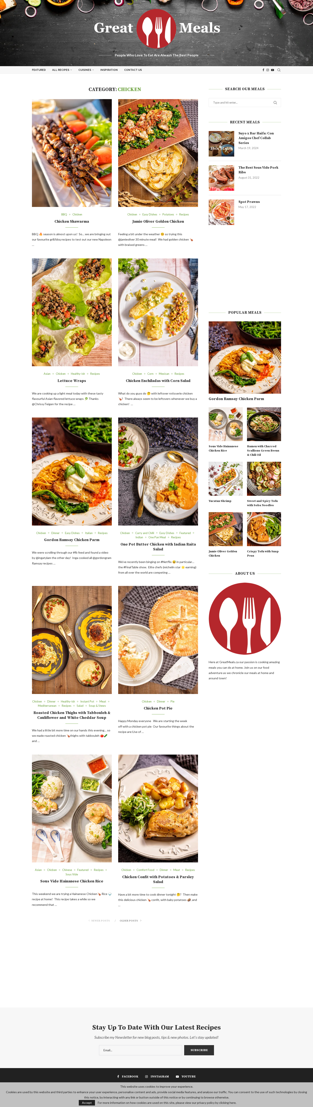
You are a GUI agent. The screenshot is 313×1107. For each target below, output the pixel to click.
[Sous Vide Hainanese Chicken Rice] (72, 808)
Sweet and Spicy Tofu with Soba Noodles (262, 503)
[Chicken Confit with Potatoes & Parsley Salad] (158, 808)
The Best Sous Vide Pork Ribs (258, 169)
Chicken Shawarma (72, 221)
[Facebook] (263, 70)
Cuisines (84, 69)
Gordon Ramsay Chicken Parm (71, 539)
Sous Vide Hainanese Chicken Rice (71, 881)
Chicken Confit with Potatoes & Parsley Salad (158, 879)
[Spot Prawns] (221, 212)
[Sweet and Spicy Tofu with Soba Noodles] (264, 479)
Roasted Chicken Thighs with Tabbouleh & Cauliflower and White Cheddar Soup (71, 715)
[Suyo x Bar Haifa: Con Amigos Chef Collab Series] (221, 144)
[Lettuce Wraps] (72, 312)
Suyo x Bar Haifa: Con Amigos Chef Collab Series (256, 138)
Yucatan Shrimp (220, 501)
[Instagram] (267, 70)
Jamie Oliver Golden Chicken (158, 221)
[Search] (279, 70)
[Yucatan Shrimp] (226, 479)
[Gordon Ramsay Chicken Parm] (72, 471)
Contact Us (133, 69)
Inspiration (109, 69)
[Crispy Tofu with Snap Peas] (264, 529)
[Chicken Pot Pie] (158, 640)
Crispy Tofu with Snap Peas (263, 554)
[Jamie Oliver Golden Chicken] (158, 153)
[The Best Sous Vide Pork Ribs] (221, 178)
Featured (39, 69)
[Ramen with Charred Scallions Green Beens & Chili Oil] (264, 424)
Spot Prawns (249, 202)
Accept (87, 1102)
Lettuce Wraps (71, 380)
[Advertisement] (245, 267)
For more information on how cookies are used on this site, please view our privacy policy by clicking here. (167, 1102)
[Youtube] (272, 70)
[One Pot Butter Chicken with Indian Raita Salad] (158, 471)
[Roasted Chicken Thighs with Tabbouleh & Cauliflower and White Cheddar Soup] (72, 640)
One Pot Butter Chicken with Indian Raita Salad (158, 547)
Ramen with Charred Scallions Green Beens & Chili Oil (263, 451)
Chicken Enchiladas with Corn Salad (158, 380)
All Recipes (60, 69)
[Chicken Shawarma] (72, 153)
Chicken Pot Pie (158, 708)
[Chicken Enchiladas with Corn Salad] (158, 312)
